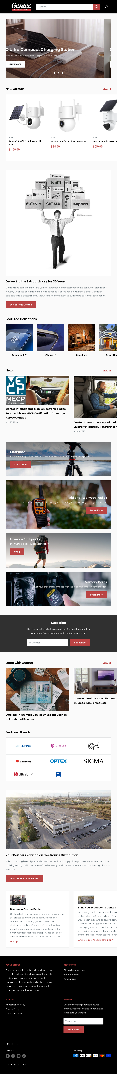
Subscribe (80, 642)
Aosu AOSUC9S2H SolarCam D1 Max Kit (25, 143)
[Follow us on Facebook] (8, 1056)
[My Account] (106, 6)
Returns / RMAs (71, 974)
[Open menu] (7, 7)
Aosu (11, 137)
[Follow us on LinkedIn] (24, 1056)
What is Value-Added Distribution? (95, 939)
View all (107, 89)
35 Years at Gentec (21, 304)
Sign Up (14, 941)
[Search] (96, 7)
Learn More (22, 64)
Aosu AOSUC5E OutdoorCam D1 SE (68, 141)
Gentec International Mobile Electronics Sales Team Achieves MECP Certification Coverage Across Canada (36, 413)
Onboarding (69, 978)
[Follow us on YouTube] (19, 1056)
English (10, 1044)
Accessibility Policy (15, 1004)
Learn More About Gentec (24, 878)
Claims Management (74, 970)
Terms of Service (14, 1013)
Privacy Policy (12, 1009)
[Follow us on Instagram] (13, 1056)
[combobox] (64, 7)
